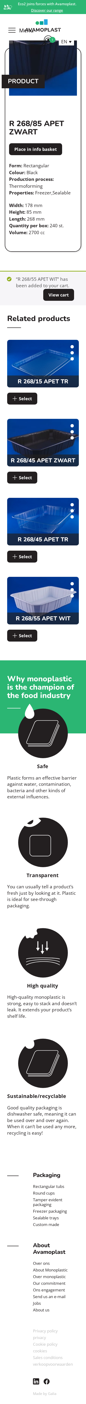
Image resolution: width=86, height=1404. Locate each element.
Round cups (44, 1193)
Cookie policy (45, 1344)
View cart (58, 295)
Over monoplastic (49, 1276)
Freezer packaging (50, 1211)
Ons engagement (49, 1290)
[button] (66, 41)
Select (25, 398)
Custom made (46, 1224)
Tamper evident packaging (47, 1202)
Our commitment (49, 1283)
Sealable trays (46, 1218)
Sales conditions (48, 1357)
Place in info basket (35, 149)
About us (41, 1310)
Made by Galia (44, 1393)
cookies (40, 1351)
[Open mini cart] (47, 47)
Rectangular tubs (48, 1186)
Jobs (37, 1303)
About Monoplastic (50, 1270)
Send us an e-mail (49, 1296)
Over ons (41, 1263)
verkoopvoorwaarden (53, 1364)
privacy (39, 1337)
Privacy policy (45, 1331)
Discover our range (47, 10)
